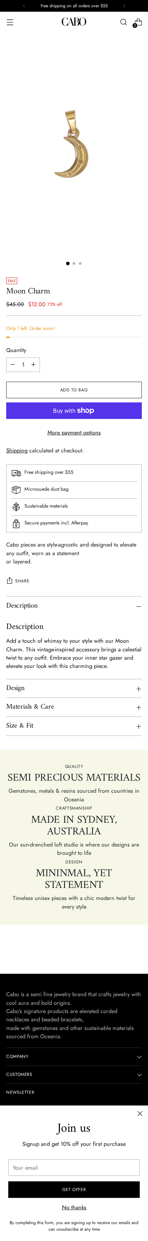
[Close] (140, 1113)
